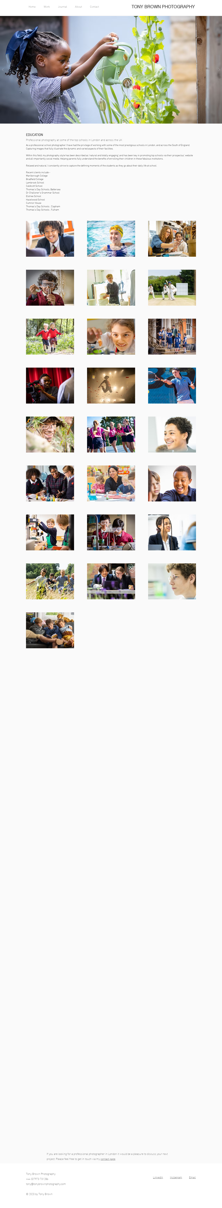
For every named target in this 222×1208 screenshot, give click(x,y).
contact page (108, 1158)
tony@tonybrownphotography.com (46, 1183)
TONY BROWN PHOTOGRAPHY (163, 6)
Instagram (176, 1177)
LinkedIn (158, 1177)
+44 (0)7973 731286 (37, 1178)
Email (192, 1177)
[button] (48, 7)
